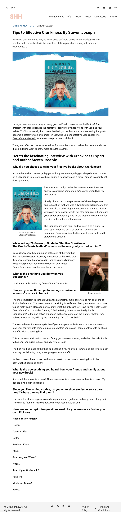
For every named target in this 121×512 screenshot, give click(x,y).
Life (32, 26)
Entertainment (20, 26)
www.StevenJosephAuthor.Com (64, 402)
